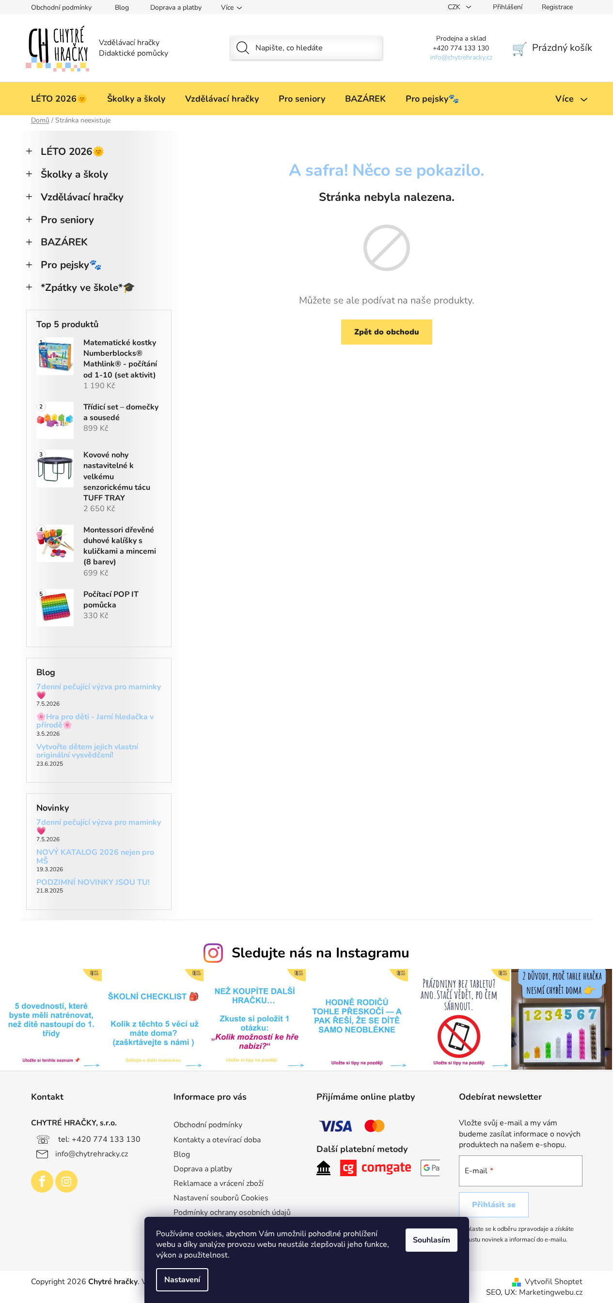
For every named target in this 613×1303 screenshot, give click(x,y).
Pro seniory (67, 220)
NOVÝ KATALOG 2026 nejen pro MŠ (95, 856)
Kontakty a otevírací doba (217, 1140)
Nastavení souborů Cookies (220, 1198)
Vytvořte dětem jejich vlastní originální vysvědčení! (87, 751)
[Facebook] (42, 1181)
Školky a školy (74, 174)
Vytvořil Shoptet (553, 1281)
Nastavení (182, 1279)
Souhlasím (431, 1240)
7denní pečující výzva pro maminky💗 (98, 691)
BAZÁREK (64, 242)
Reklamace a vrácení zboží (218, 1183)
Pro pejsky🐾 (71, 265)
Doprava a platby (176, 7)
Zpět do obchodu (386, 332)
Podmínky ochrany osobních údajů (232, 1212)
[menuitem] (59, 98)
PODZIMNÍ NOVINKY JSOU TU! (93, 883)
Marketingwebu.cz (550, 1292)
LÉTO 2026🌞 (73, 151)
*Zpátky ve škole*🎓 (88, 287)
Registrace (557, 7)
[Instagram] (66, 1181)
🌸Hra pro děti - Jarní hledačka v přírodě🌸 (95, 721)
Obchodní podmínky (61, 7)
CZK (455, 7)
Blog (122, 7)
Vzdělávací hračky (82, 197)
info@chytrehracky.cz (91, 1153)
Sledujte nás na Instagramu (320, 952)
